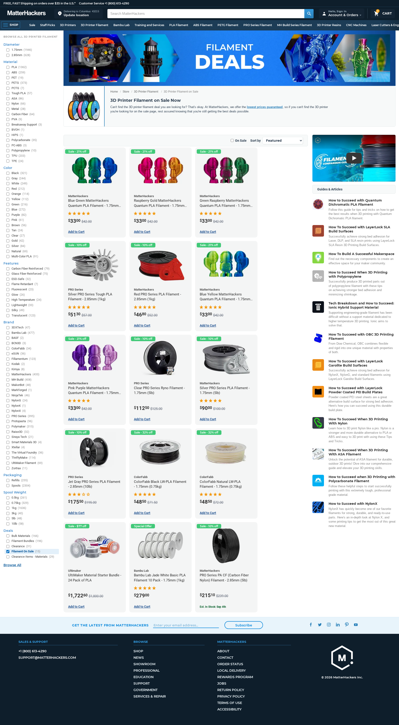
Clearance (21, 546)
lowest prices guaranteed (265, 107)
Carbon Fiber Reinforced (31, 268)
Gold (18, 241)
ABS (18, 72)
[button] (78, 13)
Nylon (19, 103)
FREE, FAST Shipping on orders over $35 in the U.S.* (39, 3)
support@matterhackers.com (47, 658)
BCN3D (19, 343)
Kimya (18, 369)
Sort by (255, 140)
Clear (18, 235)
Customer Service (91, 3)
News (138, 658)
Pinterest (347, 625)
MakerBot (21, 385)
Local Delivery (231, 670)
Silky (18, 310)
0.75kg (20, 503)
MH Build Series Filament (294, 25)
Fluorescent (23, 289)
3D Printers (68, 25)
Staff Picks (47, 25)
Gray (19, 178)
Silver (18, 246)
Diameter (11, 45)
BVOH (18, 130)
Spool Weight (14, 492)
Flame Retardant (25, 284)
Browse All (12, 565)
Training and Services (149, 25)
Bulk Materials (25, 536)
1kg (19, 508)
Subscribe (243, 625)
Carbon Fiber (23, 114)
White (19, 183)
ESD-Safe (21, 279)
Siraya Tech (22, 437)
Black (19, 173)
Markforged (22, 390)
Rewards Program (235, 677)
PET (18, 77)
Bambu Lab (121, 25)
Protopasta (22, 421)
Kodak (18, 364)
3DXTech (21, 327)
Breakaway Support (27, 124)
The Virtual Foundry (27, 452)
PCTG (18, 88)
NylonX (19, 411)
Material (10, 62)
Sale (32, 25)
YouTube (356, 625)
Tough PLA (22, 93)
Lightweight (22, 305)
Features (10, 263)
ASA (18, 98)
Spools (21, 485)
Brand (8, 322)
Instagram (329, 625)
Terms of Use (229, 703)
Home (114, 91)
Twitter (320, 625)
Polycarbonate (24, 140)
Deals (8, 531)
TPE (18, 161)
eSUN (19, 353)
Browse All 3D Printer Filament (30, 36)
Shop (138, 651)
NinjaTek (21, 395)
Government (145, 690)
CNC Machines (356, 25)
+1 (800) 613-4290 (117, 3)
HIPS (17, 135)
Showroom (144, 664)
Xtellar (18, 447)
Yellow (20, 199)
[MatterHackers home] (26, 13)
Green (20, 204)
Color (7, 168)
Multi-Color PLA (25, 256)
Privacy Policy (231, 696)
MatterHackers (25, 374)
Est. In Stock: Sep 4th (213, 606)
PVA (17, 119)
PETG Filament (228, 25)
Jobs (221, 683)
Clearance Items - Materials (33, 556)
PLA (19, 67)
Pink (18, 220)
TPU (18, 155)
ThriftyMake (24, 458)
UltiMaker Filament (27, 463)
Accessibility (229, 709)
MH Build (22, 379)
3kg (17, 513)
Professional (146, 670)
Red (18, 188)
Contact (225, 658)
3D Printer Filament (94, 25)
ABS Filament (202, 25)
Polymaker (23, 426)
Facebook (311, 625)
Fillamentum (24, 359)
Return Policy (230, 690)
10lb (18, 523)
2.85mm (21, 55)
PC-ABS (19, 145)
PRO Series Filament (257, 25)
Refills (20, 480)
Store (126, 91)
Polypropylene (24, 150)
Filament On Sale (26, 551)
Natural (20, 251)
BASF (18, 338)
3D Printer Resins (329, 25)
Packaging (12, 475)
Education (143, 677)
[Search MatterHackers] (309, 13)
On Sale (241, 140)
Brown (19, 225)
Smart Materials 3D (27, 442)
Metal (19, 109)
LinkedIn (338, 625)
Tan (17, 230)
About (223, 651)
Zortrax (19, 468)
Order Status (230, 664)
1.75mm (22, 50)
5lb (17, 518)
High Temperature (27, 299)
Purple (19, 215)
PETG (19, 83)
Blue (19, 209)
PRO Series (23, 416)
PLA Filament (178, 25)
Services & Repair (149, 696)
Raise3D (20, 431)
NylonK (19, 405)
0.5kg (19, 497)
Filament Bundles (27, 541)
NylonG (20, 400)
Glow (18, 294)
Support (141, 683)
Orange (20, 194)
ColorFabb (21, 348)
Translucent (24, 315)
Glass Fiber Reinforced (30, 274)
